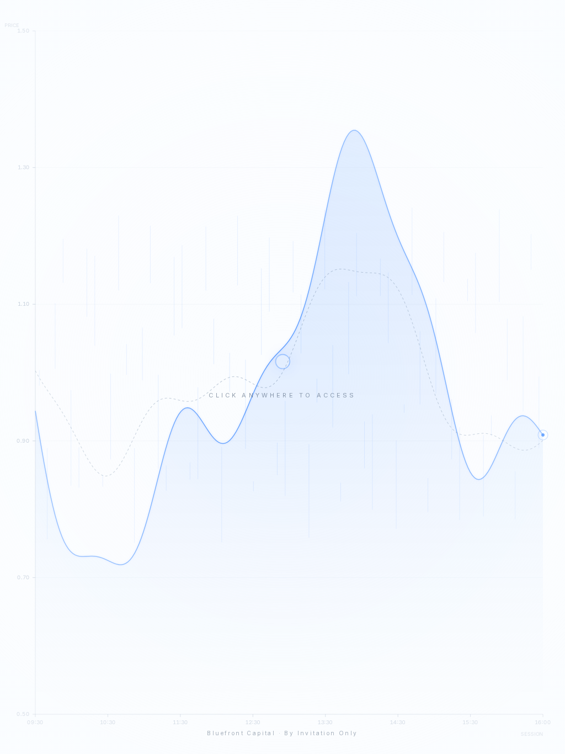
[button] (282, 377)
